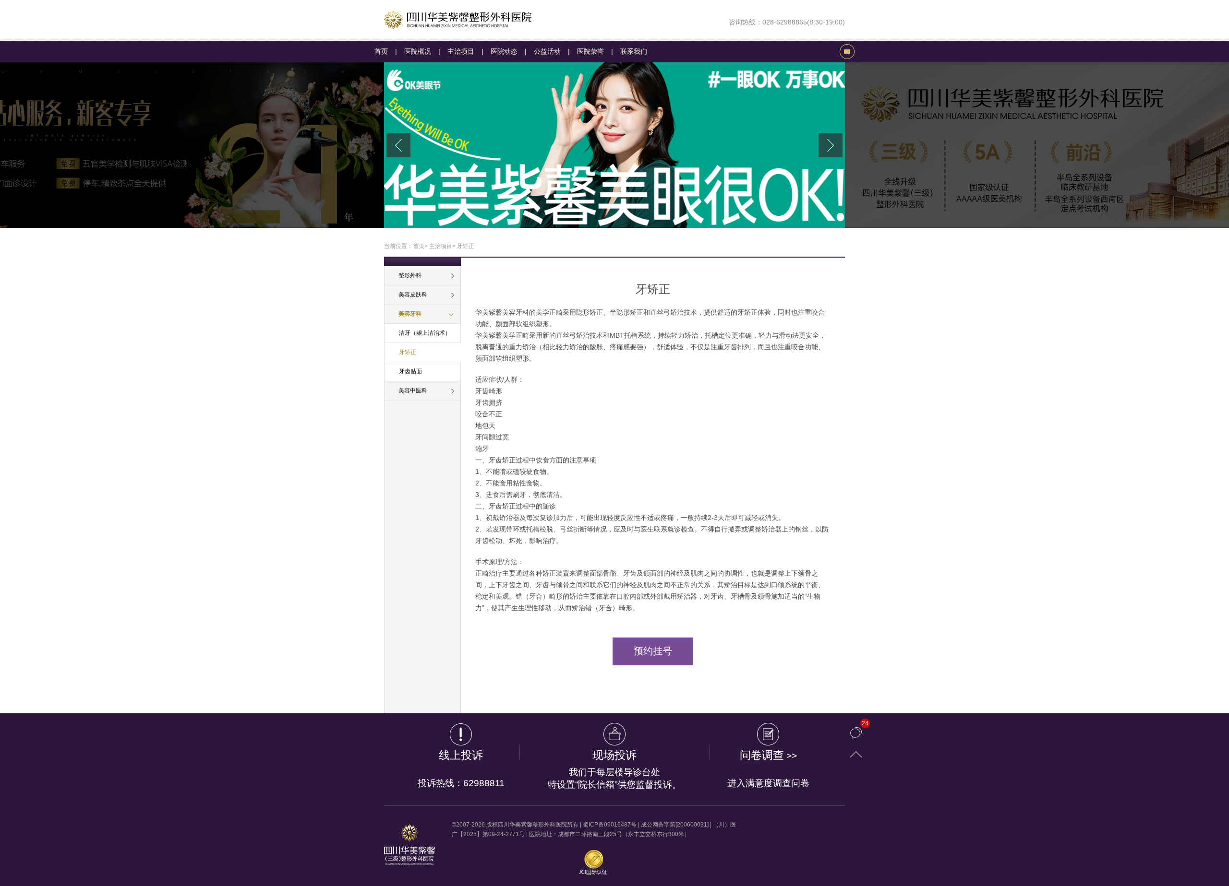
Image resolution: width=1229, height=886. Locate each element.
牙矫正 (407, 352)
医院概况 (417, 51)
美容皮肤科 (412, 294)
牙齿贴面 (410, 371)
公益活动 (547, 51)
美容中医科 (412, 390)
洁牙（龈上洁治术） (425, 333)
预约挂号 (653, 651)
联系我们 (633, 51)
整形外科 (410, 275)
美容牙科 (410, 313)
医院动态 (504, 51)
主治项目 (460, 51)
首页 (381, 51)
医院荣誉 (590, 51)
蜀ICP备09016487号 (610, 824)
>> (768, 768)
